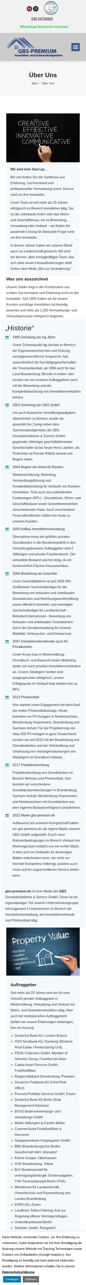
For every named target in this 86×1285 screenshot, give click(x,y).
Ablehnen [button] (31, 1279)
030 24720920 (42, 19)
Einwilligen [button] (12, 1279)
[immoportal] (51, 15)
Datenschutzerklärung (18, 1272)
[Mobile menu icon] (75, 47)
